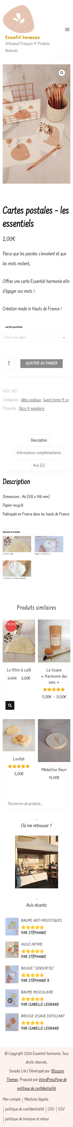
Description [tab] (39, 440)
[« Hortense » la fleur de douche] (17, 568)
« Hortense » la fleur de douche (14, 578)
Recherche (9, 705)
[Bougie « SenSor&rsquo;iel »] (49, 544)
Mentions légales (36, 1099)
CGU (51, 1109)
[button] (62, 73)
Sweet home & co (56, 400)
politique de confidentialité (24, 1109)
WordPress (47, 1080)
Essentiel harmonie (22, 37)
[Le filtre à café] (17, 544)
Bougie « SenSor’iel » (42, 554)
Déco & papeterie (31, 408)
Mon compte (12, 1099)
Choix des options (54, 649)
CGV (61, 1109)
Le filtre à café (8, 554)
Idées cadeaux (31, 400)
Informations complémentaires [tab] (39, 453)
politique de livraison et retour (27, 1119)
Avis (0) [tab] (39, 465)
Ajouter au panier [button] (19, 639)
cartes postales (14, 327)
